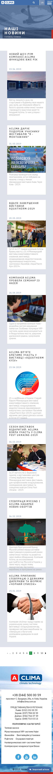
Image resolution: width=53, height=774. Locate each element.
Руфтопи (9, 739)
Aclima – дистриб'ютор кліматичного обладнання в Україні (7, 2)
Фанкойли (9, 735)
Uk (42, 2)
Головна (8, 37)
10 (42, 653)
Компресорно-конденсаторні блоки (22, 746)
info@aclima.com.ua (26, 701)
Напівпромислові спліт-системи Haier (23, 742)
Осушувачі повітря (24, 739)
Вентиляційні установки (28, 735)
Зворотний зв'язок (40, 769)
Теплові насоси (12, 728)
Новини (17, 37)
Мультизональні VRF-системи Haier (22, 731)
